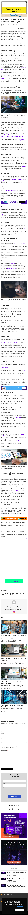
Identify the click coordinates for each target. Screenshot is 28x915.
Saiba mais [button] (20, 906)
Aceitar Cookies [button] (19, 909)
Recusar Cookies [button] (9, 909)
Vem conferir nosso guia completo (14, 10)
